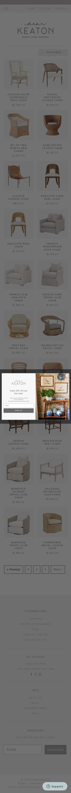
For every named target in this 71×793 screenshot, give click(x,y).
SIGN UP (18, 410)
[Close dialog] (67, 375)
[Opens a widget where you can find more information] (54, 786)
